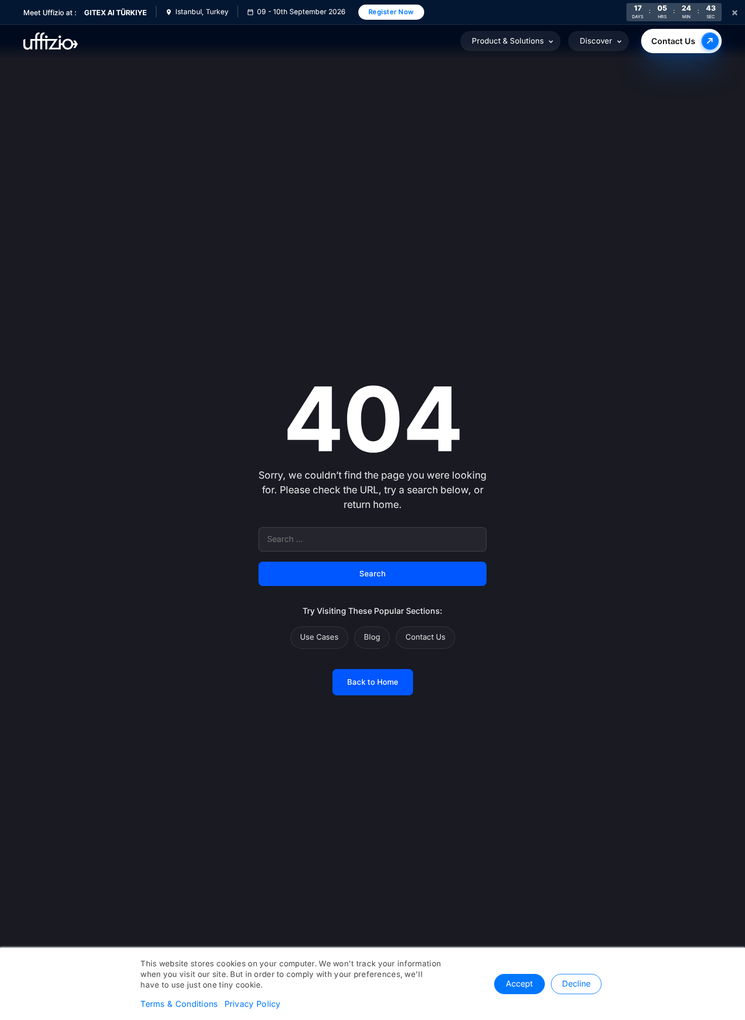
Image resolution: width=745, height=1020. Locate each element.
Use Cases (319, 637)
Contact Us (673, 41)
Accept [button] (519, 984)
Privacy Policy (253, 1004)
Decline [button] (576, 984)
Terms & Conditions (178, 1004)
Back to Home (372, 682)
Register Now (391, 12)
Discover (596, 41)
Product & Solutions (508, 41)
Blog (372, 637)
